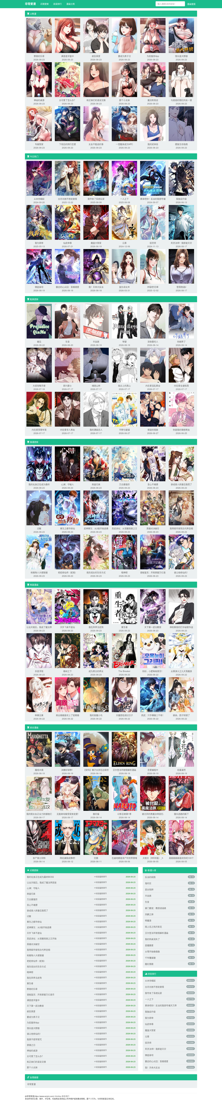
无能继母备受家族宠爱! (67, 813)
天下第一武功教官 (152, 627)
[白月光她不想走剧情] (67, 178)
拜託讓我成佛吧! (67, 857)
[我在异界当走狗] (96, 606)
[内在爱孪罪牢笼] (39, 408)
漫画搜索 (191, 3)
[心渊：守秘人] (67, 463)
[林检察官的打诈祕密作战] (181, 606)
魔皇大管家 (96, 242)
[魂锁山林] (96, 364)
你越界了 (181, 341)
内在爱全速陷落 (181, 385)
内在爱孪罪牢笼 (39, 429)
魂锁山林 (96, 385)
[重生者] (124, 606)
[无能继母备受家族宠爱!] (67, 793)
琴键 (124, 341)
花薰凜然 (181, 769)
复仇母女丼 (124, 286)
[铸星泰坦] (39, 266)
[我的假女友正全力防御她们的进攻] (39, 793)
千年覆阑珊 (150, 957)
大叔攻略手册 (39, 385)
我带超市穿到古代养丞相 (181, 528)
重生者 (124, 627)
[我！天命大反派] (96, 266)
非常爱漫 (30, 4)
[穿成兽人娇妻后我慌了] (181, 463)
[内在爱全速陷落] (181, 364)
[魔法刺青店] (153, 79)
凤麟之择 (149, 914)
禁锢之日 (31, 1044)
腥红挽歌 (149, 963)
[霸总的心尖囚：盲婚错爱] (67, 266)
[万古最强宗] (124, 463)
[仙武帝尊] (67, 222)
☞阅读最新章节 (100, 876)
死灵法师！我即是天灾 (181, 242)
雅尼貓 (96, 813)
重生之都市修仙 (67, 528)
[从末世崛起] (39, 178)
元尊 (124, 242)
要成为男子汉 (124, 56)
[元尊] (124, 222)
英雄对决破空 (152, 528)
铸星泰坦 (39, 286)
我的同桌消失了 (152, 939)
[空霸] (96, 837)
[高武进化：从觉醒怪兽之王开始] (124, 507)
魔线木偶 (39, 769)
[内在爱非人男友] (67, 408)
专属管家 (39, 144)
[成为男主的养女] (96, 650)
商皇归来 (96, 484)
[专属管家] (39, 123)
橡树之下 (67, 671)
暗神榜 (124, 572)
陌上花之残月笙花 (153, 926)
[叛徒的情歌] (153, 408)
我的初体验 (153, 144)
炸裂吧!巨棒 (152, 286)
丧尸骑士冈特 (39, 857)
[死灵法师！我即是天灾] (181, 222)
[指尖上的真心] (124, 364)
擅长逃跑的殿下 (181, 813)
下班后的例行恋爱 (67, 144)
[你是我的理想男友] (181, 408)
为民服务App (153, 56)
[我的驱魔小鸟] (96, 694)
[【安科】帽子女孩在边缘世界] (96, 749)
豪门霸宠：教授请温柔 (155, 908)
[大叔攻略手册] (39, 364)
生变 (67, 341)
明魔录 (148, 920)
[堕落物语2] (181, 266)
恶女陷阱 (149, 889)
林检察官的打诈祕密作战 (181, 627)
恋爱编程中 (153, 769)
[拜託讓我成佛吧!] (67, 837)
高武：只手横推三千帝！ (152, 715)
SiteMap (58, 1096)
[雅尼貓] (96, 793)
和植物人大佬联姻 (39, 572)
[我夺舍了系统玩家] (96, 178)
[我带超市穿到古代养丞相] (181, 507)
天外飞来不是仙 (67, 627)
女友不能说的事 (96, 144)
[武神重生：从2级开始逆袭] (96, 507)
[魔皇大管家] (96, 222)
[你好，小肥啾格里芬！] (153, 650)
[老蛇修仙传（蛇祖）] (67, 551)
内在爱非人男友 (67, 429)
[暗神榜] (124, 551)
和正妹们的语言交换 (96, 100)
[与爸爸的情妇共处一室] (181, 79)
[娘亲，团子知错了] (181, 694)
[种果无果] (39, 694)
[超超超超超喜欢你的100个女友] (181, 837)
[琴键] (124, 320)
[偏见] (39, 320)
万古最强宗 (124, 484)
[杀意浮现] (39, 650)
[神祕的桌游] (39, 79)
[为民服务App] (153, 35)
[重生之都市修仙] (67, 507)
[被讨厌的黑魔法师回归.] (153, 793)
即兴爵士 (67, 385)
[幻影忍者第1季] (124, 793)
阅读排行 (57, 3)
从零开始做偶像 (152, 951)
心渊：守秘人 (67, 484)
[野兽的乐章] (39, 35)
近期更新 (44, 3)
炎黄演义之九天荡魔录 (181, 671)
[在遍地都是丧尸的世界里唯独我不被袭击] (124, 837)
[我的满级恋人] (96, 408)
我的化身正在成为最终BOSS (40, 876)
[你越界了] (181, 320)
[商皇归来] (96, 463)
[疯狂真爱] (96, 35)
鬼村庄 (148, 883)
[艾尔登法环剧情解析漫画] (124, 749)
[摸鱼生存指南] (181, 123)
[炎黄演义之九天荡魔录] (181, 650)
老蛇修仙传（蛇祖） (67, 572)
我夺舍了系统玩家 (96, 198)
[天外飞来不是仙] (67, 606)
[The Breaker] (124, 650)
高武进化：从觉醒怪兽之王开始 (41, 938)
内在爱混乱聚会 (152, 385)
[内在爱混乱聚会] (153, 364)
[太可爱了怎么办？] (67, 79)
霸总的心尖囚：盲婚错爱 (67, 286)
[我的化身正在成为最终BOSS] (39, 463)
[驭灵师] (153, 222)
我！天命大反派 (96, 286)
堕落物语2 (181, 286)
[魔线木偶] (39, 749)
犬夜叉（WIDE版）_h (153, 857)
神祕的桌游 (39, 100)
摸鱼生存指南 (181, 144)
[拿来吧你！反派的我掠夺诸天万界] (153, 178)
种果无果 (39, 715)
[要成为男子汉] (124, 35)
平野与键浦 (124, 429)
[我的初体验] (153, 123)
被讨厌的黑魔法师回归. (153, 813)
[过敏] (39, 507)
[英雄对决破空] (153, 507)
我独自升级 (181, 198)
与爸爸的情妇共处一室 (181, 100)
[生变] (67, 320)
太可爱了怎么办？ (67, 100)
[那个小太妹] (124, 79)
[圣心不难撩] (153, 463)
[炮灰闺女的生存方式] (96, 551)
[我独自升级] (181, 178)
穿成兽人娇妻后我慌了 (181, 484)
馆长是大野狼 (181, 56)
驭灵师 (153, 242)
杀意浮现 (39, 671)
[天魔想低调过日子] (124, 694)
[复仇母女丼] (124, 266)
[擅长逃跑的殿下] (181, 793)
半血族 (96, 341)
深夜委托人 (153, 341)
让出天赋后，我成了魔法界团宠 (41, 882)
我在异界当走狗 (96, 627)
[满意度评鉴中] (67, 35)
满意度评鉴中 (67, 56)
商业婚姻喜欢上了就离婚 (67, 715)
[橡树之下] (67, 650)
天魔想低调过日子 (124, 715)
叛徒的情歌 (153, 429)
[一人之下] (124, 178)
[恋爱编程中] (153, 749)
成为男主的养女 (96, 671)
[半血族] (96, 320)
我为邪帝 (39, 242)
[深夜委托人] (153, 320)
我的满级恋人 (96, 429)
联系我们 (65, 1096)
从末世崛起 (39, 198)
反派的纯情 (150, 876)
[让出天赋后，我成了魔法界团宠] (39, 606)
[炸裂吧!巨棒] (153, 266)
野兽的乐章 (39, 56)
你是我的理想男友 (181, 429)
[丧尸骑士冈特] (39, 837)
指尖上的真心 (124, 385)
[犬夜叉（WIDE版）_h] (153, 837)
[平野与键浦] (124, 408)
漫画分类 (70, 3)
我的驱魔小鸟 (96, 715)
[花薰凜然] (181, 749)
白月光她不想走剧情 (67, 198)
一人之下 (124, 198)
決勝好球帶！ (67, 769)
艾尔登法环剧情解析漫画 (124, 769)
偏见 (39, 341)
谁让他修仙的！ (181, 572)
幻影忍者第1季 (124, 813)
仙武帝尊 (67, 242)
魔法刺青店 (153, 100)
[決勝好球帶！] (67, 749)
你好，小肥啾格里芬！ (152, 671)
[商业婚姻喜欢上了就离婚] (67, 694)
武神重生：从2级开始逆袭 (96, 528)
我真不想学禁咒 (34, 1039)
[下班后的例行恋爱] (67, 123)
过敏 (39, 528)
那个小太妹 (124, 100)
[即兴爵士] (67, 364)
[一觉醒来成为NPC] (124, 123)
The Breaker (124, 671)
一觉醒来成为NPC (124, 144)
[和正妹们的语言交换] (96, 79)
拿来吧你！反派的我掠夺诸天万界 (161, 1005)
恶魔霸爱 (149, 945)
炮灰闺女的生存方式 (96, 572)
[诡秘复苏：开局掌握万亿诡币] (153, 551)
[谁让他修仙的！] (181, 551)
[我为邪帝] (39, 222)
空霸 (96, 857)
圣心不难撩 (153, 484)
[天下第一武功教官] (153, 606)
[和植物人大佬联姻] (39, 551)
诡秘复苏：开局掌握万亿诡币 (40, 994)
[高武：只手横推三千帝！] (153, 694)
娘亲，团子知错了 (181, 715)
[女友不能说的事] (96, 123)
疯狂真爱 (96, 56)
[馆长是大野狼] (181, 35)
